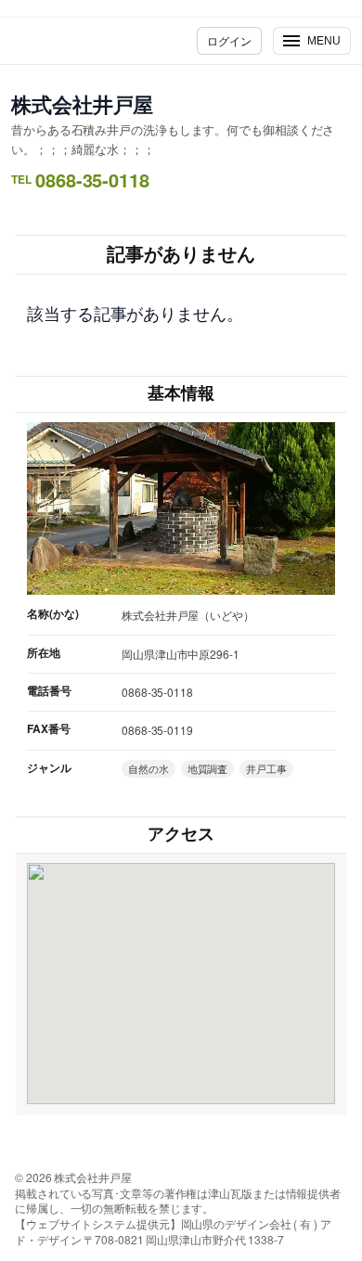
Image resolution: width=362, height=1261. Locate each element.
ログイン (229, 40)
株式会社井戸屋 (82, 104)
